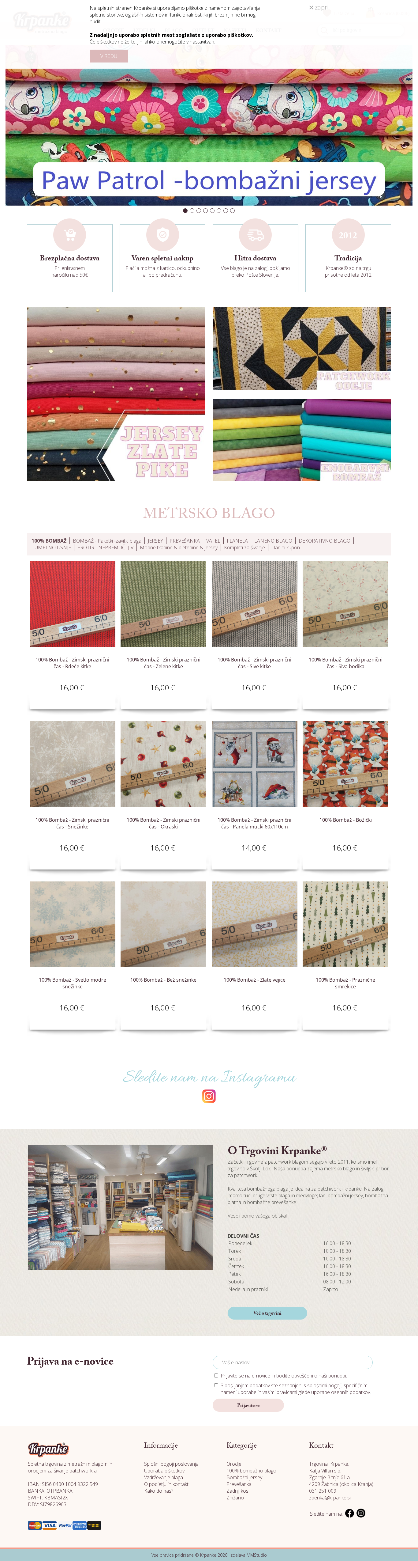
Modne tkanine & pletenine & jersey (179, 547)
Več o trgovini (267, 1313)
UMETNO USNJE (53, 547)
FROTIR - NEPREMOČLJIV (105, 547)
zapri (320, 7)
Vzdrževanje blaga (163, 1477)
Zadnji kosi (237, 1490)
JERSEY (155, 540)
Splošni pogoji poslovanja (171, 1464)
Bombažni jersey (244, 1477)
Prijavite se (248, 1405)
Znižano (235, 1497)
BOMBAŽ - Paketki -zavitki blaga (107, 540)
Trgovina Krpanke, (329, 1464)
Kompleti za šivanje (244, 547)
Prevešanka (239, 1484)
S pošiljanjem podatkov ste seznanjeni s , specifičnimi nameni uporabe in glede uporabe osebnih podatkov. (296, 1389)
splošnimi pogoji (324, 1385)
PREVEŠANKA (185, 540)
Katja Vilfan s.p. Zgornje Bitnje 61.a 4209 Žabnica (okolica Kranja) (341, 1477)
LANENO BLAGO (273, 540)
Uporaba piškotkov (164, 1470)
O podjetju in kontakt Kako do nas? (166, 1487)
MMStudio (257, 1555)
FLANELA (237, 540)
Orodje (233, 1464)
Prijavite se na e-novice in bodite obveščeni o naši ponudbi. (284, 1375)
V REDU (108, 56)
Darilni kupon (285, 547)
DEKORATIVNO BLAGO (324, 540)
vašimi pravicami (280, 1392)
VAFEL (213, 540)
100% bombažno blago (251, 1470)
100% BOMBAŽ (49, 540)
